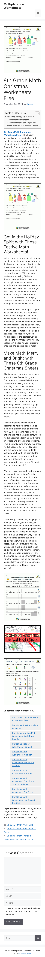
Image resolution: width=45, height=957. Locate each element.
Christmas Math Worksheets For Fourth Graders (23, 762)
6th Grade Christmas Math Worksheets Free (25, 719)
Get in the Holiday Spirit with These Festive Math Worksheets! (22, 118)
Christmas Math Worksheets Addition (22, 753)
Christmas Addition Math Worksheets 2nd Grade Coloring (24, 736)
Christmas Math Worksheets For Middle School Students (23, 781)
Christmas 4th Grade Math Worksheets (25, 727)
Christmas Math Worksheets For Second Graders (23, 800)
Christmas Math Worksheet (20, 825)
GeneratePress (24, 953)
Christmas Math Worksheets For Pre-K (22, 790)
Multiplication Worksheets (14, 5)
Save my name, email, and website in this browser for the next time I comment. (23, 911)
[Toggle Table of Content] (36, 113)
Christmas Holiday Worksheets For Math (22, 745)
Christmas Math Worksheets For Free (22, 772)
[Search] (38, 938)
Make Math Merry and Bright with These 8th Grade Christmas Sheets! (22, 124)
